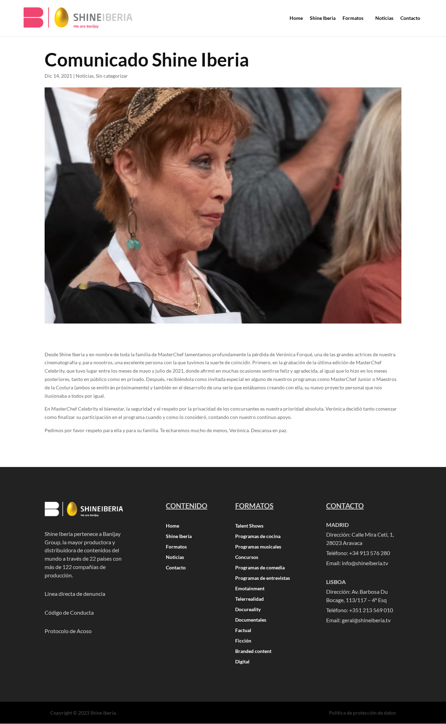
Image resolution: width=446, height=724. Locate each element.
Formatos (176, 547)
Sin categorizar (112, 76)
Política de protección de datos (362, 713)
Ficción (243, 641)
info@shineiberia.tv (365, 563)
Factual (243, 630)
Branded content (253, 651)
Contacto (176, 567)
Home (172, 526)
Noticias (85, 76)
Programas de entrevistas (262, 578)
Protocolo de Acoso (68, 631)
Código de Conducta (69, 612)
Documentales (250, 620)
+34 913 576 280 (369, 553)
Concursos (246, 557)
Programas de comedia (260, 567)
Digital (242, 661)
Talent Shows (249, 526)
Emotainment (249, 588)
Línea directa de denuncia (75, 593)
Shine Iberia (179, 536)
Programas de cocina (257, 536)
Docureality (248, 609)
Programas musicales (258, 547)
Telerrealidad (249, 599)
